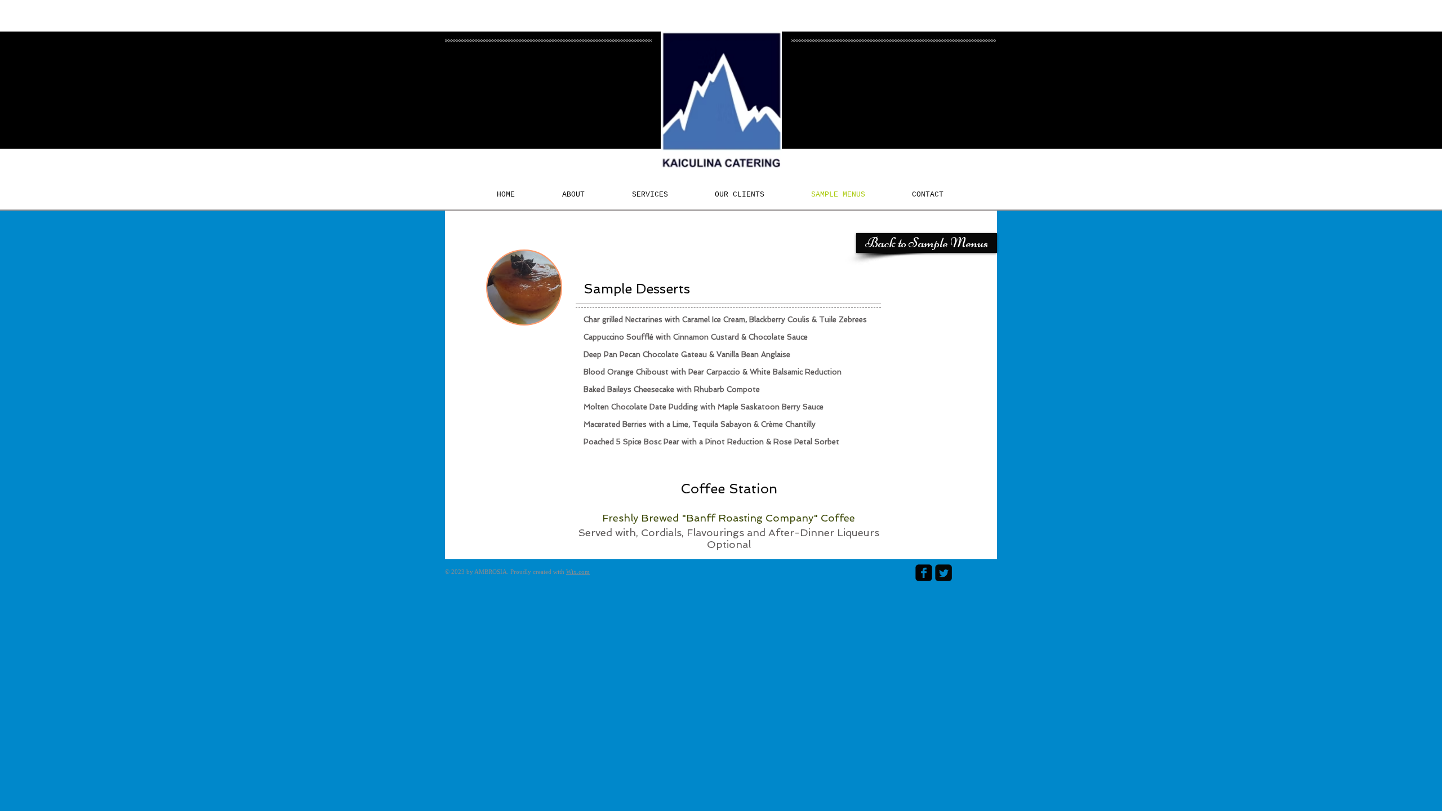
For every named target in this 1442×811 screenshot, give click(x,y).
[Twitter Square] (943, 572)
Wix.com (578, 571)
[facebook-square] (923, 572)
